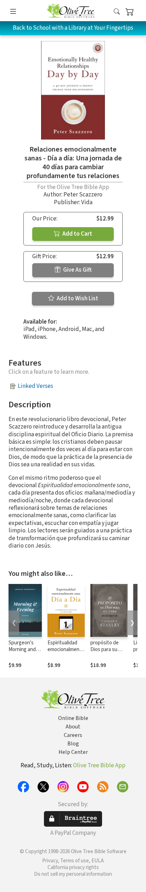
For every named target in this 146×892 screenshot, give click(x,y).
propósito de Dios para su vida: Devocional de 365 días (108, 653)
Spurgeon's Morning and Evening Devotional (22, 653)
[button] (117, 12)
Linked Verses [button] (35, 386)
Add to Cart (76, 234)
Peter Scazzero (82, 194)
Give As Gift (77, 270)
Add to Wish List (77, 298)
